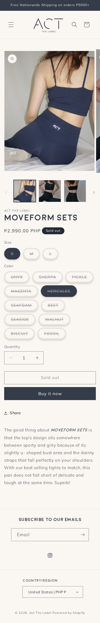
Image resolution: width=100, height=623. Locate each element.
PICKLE (83, 278)
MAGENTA (24, 292)
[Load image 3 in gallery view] (75, 191)
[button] (11, 25)
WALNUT (57, 321)
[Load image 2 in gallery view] (50, 191)
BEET (56, 306)
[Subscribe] (82, 534)
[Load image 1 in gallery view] (25, 191)
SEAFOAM (24, 306)
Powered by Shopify (68, 613)
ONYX (20, 278)
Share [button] (15, 412)
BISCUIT (23, 335)
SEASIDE (23, 321)
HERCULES (62, 292)
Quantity (12, 346)
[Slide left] (6, 192)
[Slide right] (94, 192)
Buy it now (50, 393)
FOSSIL (55, 335)
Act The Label (40, 613)
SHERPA (51, 278)
